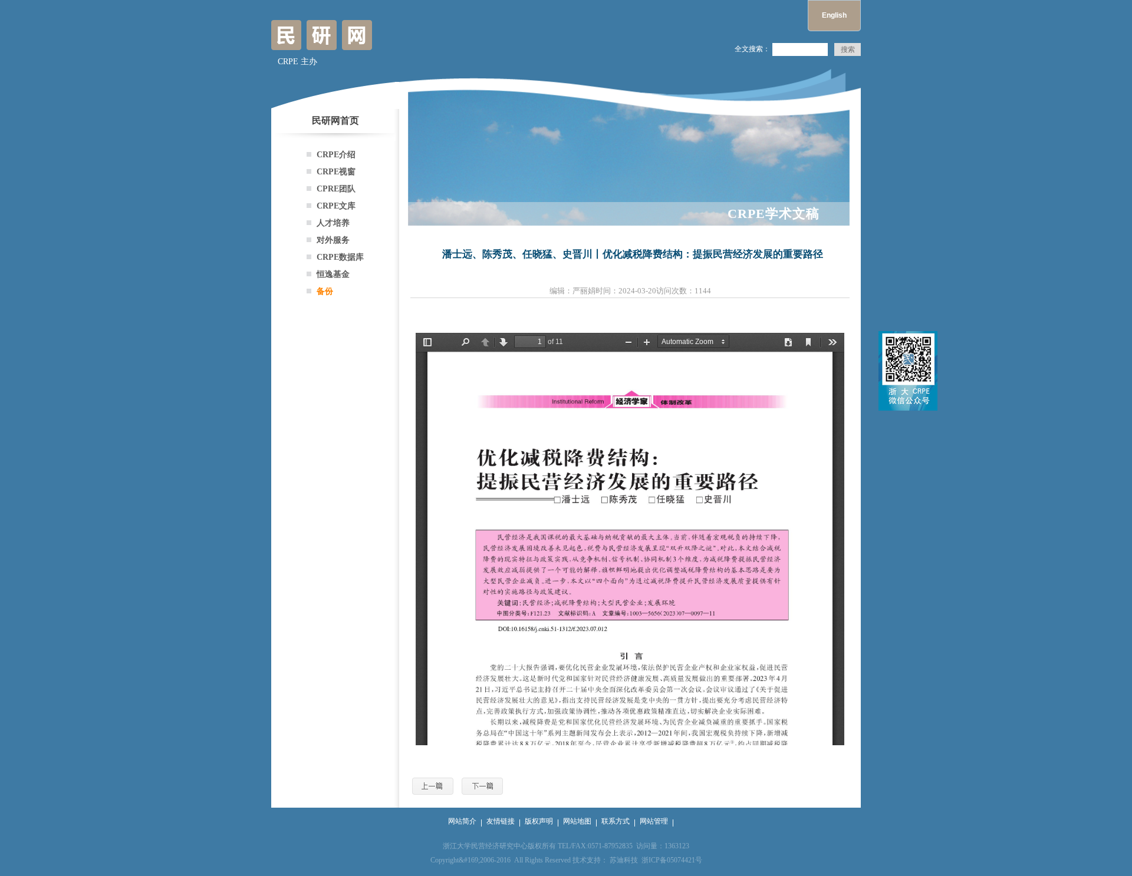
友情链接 (500, 821)
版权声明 (539, 821)
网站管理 (654, 821)
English (834, 15)
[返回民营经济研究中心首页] (321, 45)
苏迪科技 (624, 860)
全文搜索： (752, 49)
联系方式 (615, 821)
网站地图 (577, 821)
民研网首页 (335, 120)
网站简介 (462, 821)
